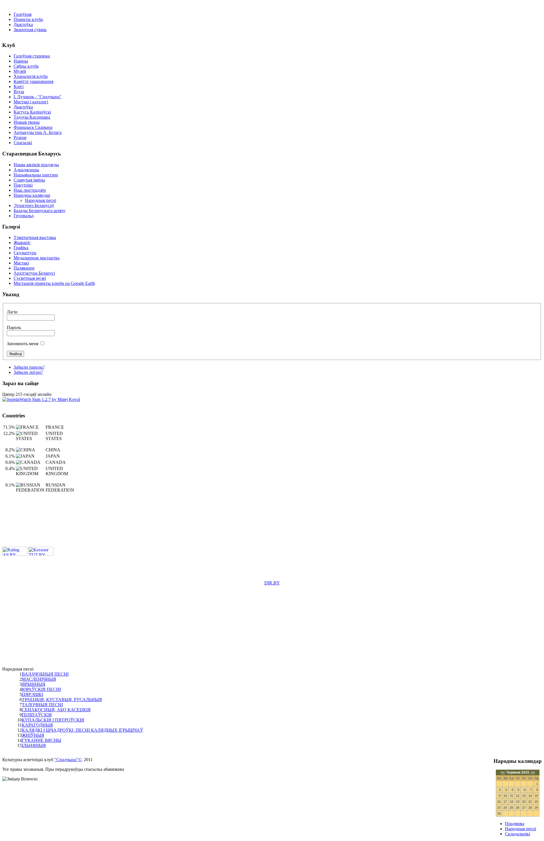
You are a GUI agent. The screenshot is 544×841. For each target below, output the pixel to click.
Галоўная (22, 14)
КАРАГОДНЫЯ (37, 725)
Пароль (14, 327)
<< (503, 772)
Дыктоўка (23, 24)
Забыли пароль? (29, 367)
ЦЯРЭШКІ (32, 694)
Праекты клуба (28, 19)
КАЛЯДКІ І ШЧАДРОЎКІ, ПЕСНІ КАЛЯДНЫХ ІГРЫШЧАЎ (82, 730)
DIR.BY (272, 582)
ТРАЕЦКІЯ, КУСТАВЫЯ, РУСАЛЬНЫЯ (62, 699)
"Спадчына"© (68, 759)
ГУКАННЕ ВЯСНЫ (41, 740)
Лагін (12, 311)
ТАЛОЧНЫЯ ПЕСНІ (42, 704)
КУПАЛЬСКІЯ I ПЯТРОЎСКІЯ (53, 720)
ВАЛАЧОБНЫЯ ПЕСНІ (45, 674)
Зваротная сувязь (30, 29)
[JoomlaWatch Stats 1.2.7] (41, 399)
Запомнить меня (22, 343)
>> (532, 772)
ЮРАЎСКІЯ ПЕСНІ (41, 689)
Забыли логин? (28, 372)
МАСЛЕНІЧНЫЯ (39, 679)
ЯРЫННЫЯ (33, 684)
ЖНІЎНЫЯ (33, 735)
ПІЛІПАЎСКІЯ (37, 714)
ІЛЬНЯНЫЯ (34, 745)
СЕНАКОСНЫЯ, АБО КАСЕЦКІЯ (56, 709)
